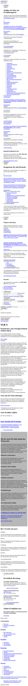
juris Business (7, 643)
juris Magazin (7, 674)
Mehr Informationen (5, 405)
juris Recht (6, 642)
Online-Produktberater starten (10, 160)
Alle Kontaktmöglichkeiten (10, 286)
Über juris (6, 624)
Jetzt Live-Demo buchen (6, 521)
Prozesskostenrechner (9, 671)
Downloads (6, 670)
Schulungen (6, 666)
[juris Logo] (4, 2)
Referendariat (7, 659)
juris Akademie (7, 645)
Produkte (3, 639)
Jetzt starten (6, 615)
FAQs (5, 669)
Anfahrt (5, 636)
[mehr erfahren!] (4, 339)
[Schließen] (7, 298)
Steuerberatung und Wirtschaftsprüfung (13, 653)
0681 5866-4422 (7, 592)
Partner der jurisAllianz (9, 625)
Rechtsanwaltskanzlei (9, 651)
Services (3, 663)
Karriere (5, 626)
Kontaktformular (7, 635)
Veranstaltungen (7, 667)
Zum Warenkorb (4, 321)
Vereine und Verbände (9, 656)
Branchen (4, 648)
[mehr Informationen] (14, 418)
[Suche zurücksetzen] (21, 301)
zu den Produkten (20, 34)
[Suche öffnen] (6, 300)
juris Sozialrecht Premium (11, 421)
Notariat (5, 652)
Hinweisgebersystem (15, 682)
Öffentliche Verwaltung (9, 655)
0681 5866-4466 (7, 597)
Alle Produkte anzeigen (9, 18)
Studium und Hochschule (10, 660)
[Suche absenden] (12, 300)
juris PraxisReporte (8, 673)
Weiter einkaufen (4, 319)
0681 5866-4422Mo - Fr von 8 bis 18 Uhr (10, 633)
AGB (10, 680)
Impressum (6, 680)
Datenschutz (15, 680)
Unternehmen (7, 657)
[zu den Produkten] (7, 34)
